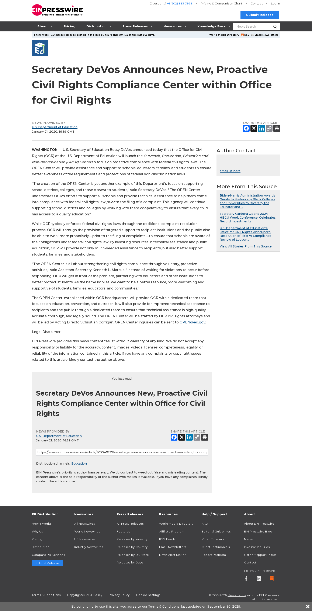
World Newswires (87, 531)
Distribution (40, 547)
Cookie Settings (148, 595)
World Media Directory (224, 34)
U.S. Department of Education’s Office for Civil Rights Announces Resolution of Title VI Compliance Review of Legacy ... (245, 234)
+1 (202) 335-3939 (180, 3)
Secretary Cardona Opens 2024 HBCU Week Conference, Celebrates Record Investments (248, 217)
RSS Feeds (167, 539)
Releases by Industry (132, 539)
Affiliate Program (171, 531)
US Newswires (85, 539)
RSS (246, 34)
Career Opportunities (260, 554)
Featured (124, 531)
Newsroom (252, 539)
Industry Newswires (88, 547)
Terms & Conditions (46, 595)
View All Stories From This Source (246, 246)
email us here (230, 171)
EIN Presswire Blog (258, 531)
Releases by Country (132, 547)
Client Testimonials (216, 547)
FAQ (205, 523)
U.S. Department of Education (54, 127)
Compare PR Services (48, 554)
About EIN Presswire (259, 523)
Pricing (221, 3)
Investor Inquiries (257, 547)
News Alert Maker (172, 554)
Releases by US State (133, 554)
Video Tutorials (213, 539)
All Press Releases (130, 523)
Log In (275, 3)
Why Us (37, 531)
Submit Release (260, 15)
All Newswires (84, 523)
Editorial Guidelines (216, 531)
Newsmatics (237, 595)
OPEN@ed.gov (192, 322)
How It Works (42, 523)
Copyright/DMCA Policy (84, 595)
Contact (257, 3)
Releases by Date (130, 562)
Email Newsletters (266, 34)
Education (79, 463)
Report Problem (214, 554)
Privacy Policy (119, 595)
